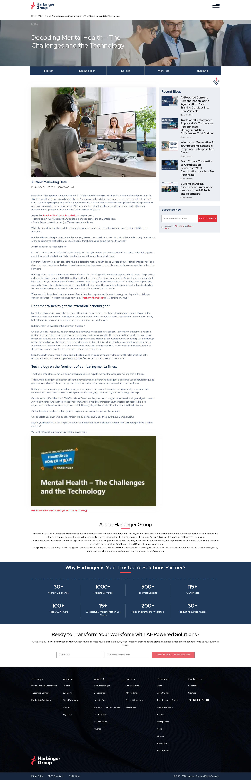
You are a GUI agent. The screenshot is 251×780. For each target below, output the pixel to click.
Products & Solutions (41, 700)
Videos (160, 736)
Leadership (99, 693)
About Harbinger (102, 685)
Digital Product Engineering (44, 685)
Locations (192, 685)
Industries (68, 679)
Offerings (37, 679)
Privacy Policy (180, 226)
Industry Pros (100, 700)
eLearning (67, 693)
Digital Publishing (71, 700)
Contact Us (195, 679)
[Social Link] (190, 700)
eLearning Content (40, 693)
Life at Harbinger (133, 685)
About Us (99, 679)
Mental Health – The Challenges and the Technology (59, 510)
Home (34, 16)
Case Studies (163, 693)
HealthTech (51, 16)
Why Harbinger (132, 693)
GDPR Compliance (56, 776)
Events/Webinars (165, 707)
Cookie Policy (74, 776)
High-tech (67, 714)
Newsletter (131, 707)
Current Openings (134, 700)
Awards (97, 728)
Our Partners (100, 714)
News (159, 728)
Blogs (41, 16)
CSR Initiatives (100, 721)
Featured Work (164, 750)
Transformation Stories (167, 700)
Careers (130, 679)
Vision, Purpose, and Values (107, 707)
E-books (160, 714)
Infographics (162, 743)
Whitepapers (163, 721)
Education (67, 707)
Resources (163, 679)
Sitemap (192, 693)
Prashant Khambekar (93, 297)
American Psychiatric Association (60, 215)
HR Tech (66, 685)
